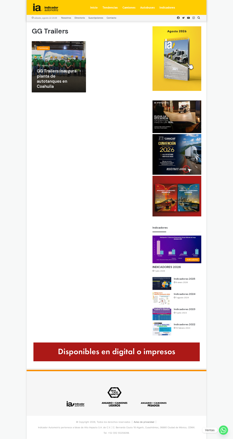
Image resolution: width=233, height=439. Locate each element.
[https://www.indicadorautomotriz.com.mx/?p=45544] (176, 90)
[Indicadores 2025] (161, 283)
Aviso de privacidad (144, 422)
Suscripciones (95, 17)
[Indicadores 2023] (161, 313)
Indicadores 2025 (184, 278)
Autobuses (147, 7)
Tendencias (110, 7)
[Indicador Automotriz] (46, 7)
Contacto (111, 17)
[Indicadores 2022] (161, 329)
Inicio (94, 7)
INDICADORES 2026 (166, 267)
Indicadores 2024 (184, 294)
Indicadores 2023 (184, 309)
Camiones (128, 7)
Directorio (80, 17)
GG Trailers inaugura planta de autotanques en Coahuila (56, 78)
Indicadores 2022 (184, 324)
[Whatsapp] (223, 430)
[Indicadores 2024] (161, 298)
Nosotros (66, 17)
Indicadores (167, 7)
